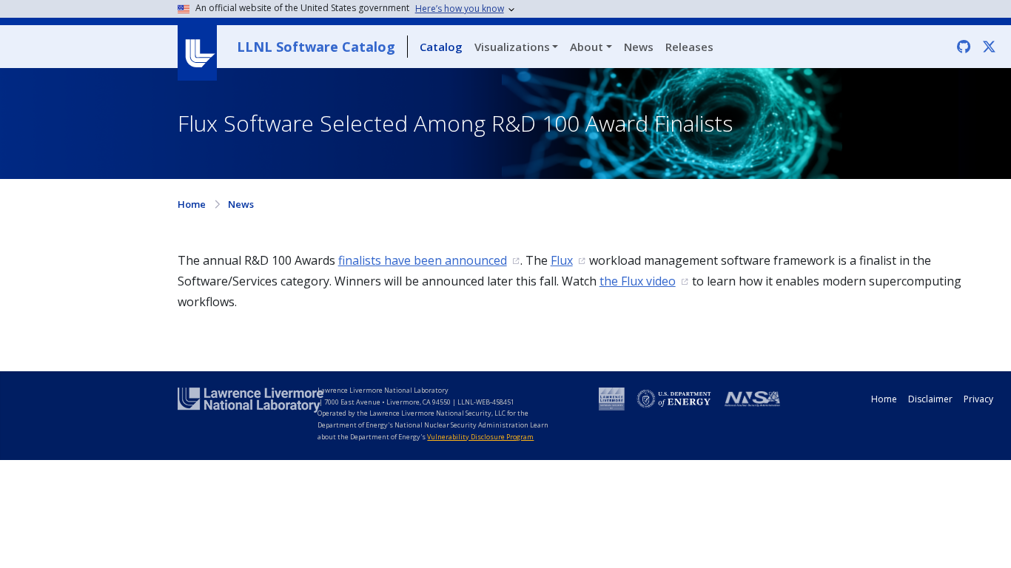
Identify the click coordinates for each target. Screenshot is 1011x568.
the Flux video (637, 281)
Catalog (441, 46)
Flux (562, 260)
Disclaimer (930, 399)
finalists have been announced (422, 260)
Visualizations (512, 46)
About (586, 46)
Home (192, 204)
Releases (689, 46)
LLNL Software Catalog (316, 46)
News (639, 46)
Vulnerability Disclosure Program (480, 437)
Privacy (978, 399)
